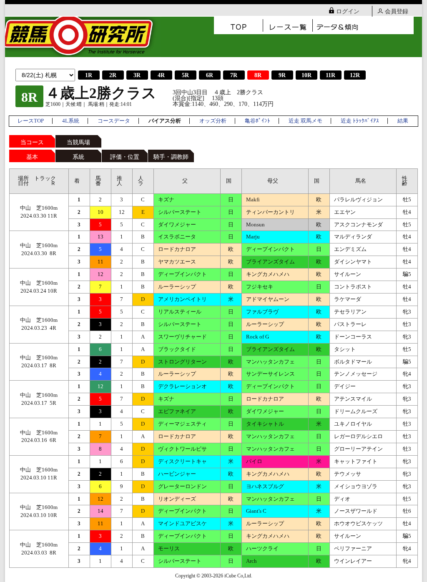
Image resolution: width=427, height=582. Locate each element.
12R (355, 75)
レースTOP (31, 121)
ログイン (347, 11)
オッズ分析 (212, 121)
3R (137, 75)
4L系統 (70, 121)
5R (185, 75)
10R (306, 75)
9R (282, 75)
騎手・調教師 (170, 157)
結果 (402, 121)
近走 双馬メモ (305, 121)
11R (330, 75)
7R (233, 75)
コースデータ (114, 121)
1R (88, 75)
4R (161, 75)
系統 (78, 157)
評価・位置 (124, 157)
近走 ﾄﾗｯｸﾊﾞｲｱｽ (360, 121)
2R (112, 75)
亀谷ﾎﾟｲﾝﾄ (257, 121)
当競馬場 (78, 142)
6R (209, 75)
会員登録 (396, 11)
